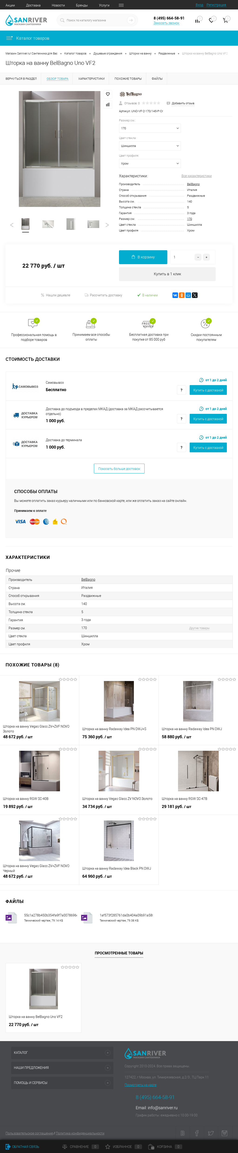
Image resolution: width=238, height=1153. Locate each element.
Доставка (33, 5)
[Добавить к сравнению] (108, 104)
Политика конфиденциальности (80, 1133)
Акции (10, 5)
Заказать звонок (166, 23)
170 (189, 219)
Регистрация (216, 5)
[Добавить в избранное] (108, 94)
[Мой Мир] (188, 295)
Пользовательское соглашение (29, 1133)
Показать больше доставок (119, 469)
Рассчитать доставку (106, 295)
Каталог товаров (32, 38)
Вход (199, 5)
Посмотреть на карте (140, 1085)
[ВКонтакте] (175, 295)
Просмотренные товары (119, 953)
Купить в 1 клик (167, 274)
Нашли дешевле (58, 295)
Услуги (104, 5)
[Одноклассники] (182, 295)
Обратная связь (25, 1147)
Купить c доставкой (208, 390)
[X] (195, 295)
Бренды (82, 5)
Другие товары (199, 628)
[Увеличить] (59, 149)
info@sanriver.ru (163, 1107)
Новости (58, 5)
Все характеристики (197, 176)
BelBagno (193, 184)
